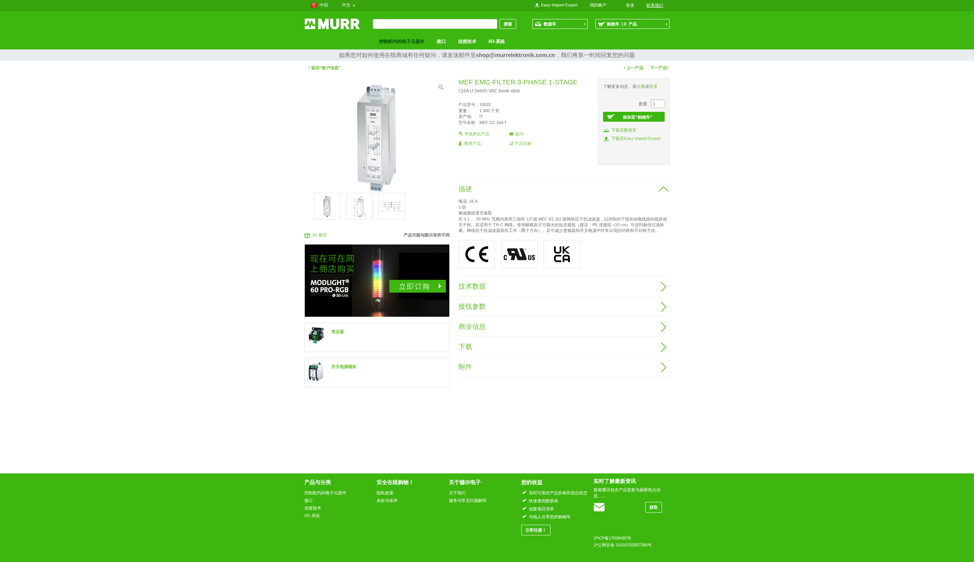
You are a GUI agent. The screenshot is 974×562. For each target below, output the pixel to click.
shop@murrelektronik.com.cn (515, 55)
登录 (653, 86)
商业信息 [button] (472, 326)
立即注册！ (535, 530)
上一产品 (633, 67)
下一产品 (659, 67)
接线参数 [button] (472, 306)
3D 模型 (319, 235)
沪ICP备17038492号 (612, 538)
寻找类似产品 (476, 134)
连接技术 (467, 41)
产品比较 (523, 143)
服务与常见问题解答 (468, 500)
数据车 (565, 24)
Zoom (441, 87)
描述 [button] (465, 189)
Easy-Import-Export (559, 5)
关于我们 (457, 493)
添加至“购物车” (638, 117)
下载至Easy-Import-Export (635, 138)
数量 (643, 104)
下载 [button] (465, 347)
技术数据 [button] (472, 286)
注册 (641, 86)
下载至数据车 (624, 130)
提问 (519, 134)
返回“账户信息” (324, 67)
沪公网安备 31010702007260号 (623, 545)
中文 (347, 5)
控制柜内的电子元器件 (402, 41)
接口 (441, 41)
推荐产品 (472, 143)
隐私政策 (385, 493)
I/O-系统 (497, 41)
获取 (653, 507)
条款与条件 (387, 500)
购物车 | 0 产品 (637, 24)
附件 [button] (465, 367)
